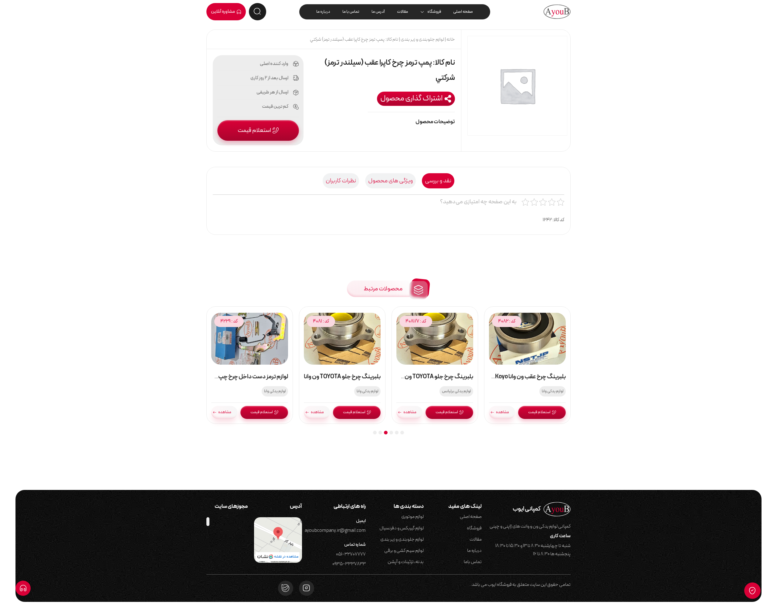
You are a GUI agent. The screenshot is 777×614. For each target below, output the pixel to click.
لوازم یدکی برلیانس (456, 391)
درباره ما (323, 11)
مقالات (402, 11)
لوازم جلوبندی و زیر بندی (422, 39)
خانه (450, 39)
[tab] (438, 180)
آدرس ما (378, 11)
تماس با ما (350, 11)
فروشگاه (434, 11)
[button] (416, 99)
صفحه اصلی (463, 11)
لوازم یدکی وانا (552, 391)
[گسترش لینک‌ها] (23, 588)
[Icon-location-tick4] (752, 590)
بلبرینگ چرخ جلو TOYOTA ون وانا (342, 376)
